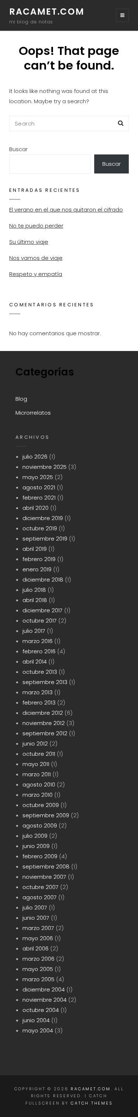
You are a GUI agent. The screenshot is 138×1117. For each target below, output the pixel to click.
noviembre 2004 (44, 1000)
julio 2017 (33, 631)
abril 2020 (35, 508)
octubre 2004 (40, 1010)
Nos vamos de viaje (36, 258)
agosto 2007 (39, 897)
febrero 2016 (39, 651)
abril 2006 (35, 948)
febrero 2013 (39, 702)
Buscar (18, 149)
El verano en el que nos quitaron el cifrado (66, 209)
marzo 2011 (36, 774)
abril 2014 (34, 661)
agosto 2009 (39, 825)
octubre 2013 (39, 672)
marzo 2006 (38, 959)
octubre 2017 (39, 620)
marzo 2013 (37, 692)
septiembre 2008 (46, 866)
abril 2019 (34, 549)
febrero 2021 (39, 497)
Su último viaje (28, 242)
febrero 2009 (39, 856)
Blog (21, 399)
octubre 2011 (38, 754)
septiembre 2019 (44, 538)
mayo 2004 (37, 1030)
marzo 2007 (38, 928)
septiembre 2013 (44, 682)
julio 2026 (34, 456)
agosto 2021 (38, 487)
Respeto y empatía (35, 274)
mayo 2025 (37, 477)
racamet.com (46, 11)
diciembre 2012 (42, 713)
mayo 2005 (37, 969)
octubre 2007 (40, 887)
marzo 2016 (37, 641)
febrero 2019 (39, 559)
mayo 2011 (35, 764)
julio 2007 (34, 907)
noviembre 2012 (43, 723)
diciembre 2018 (42, 579)
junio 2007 (35, 918)
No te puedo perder (36, 225)
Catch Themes (92, 1103)
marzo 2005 (38, 979)
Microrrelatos (33, 412)
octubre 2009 (40, 805)
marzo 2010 (37, 795)
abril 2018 (34, 600)
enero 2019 (37, 569)
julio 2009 (34, 836)
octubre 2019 (39, 528)
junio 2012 (35, 743)
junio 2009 (36, 846)
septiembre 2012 (44, 733)
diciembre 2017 (42, 610)
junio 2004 (36, 1020)
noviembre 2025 (44, 467)
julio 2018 (34, 590)
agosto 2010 (38, 784)
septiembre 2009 (45, 815)
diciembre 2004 (43, 989)
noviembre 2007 (44, 877)
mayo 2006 (37, 938)
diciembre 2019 (42, 518)
